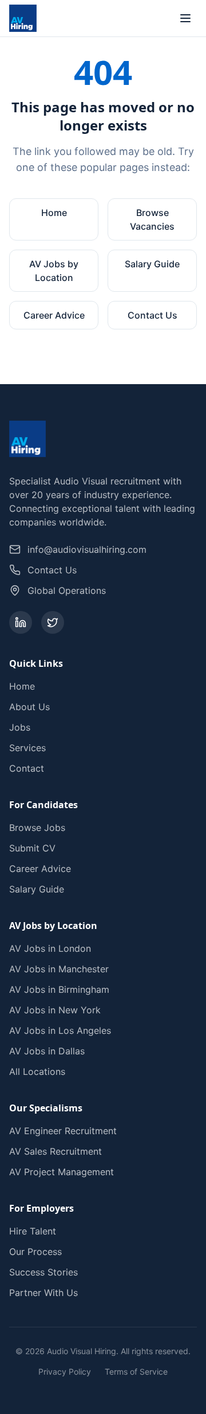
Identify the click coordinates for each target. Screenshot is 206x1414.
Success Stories (43, 1272)
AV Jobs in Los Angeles (60, 1030)
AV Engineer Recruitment (63, 1130)
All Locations (37, 1071)
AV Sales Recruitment (55, 1151)
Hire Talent (32, 1231)
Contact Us (152, 315)
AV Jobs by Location (53, 270)
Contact (26, 768)
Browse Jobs (37, 827)
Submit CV (32, 848)
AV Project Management (61, 1171)
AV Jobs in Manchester (59, 969)
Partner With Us (43, 1292)
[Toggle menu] (185, 18)
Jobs (19, 727)
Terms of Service (136, 1371)
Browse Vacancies (152, 219)
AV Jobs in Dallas (47, 1051)
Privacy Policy (64, 1371)
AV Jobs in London (50, 948)
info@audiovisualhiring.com (86, 549)
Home (54, 212)
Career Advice (54, 315)
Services (27, 747)
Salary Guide (152, 264)
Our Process (35, 1251)
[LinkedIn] (20, 622)
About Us (29, 706)
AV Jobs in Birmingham (59, 989)
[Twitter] (52, 622)
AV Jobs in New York (55, 1010)
